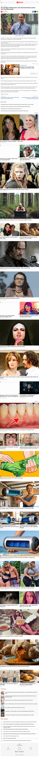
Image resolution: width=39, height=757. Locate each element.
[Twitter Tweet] (35, 12)
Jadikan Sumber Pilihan (19, 35)
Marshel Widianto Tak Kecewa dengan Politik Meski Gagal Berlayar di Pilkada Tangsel (10, 98)
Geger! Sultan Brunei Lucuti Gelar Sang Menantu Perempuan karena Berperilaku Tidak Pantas (20, 721)
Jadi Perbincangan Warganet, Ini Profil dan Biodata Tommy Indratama (15, 729)
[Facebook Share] (33, 12)
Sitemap (31, 749)
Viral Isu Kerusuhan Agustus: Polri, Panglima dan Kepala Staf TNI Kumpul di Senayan (18, 724)
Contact (31, 747)
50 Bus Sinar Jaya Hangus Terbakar (9, 738)
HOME (2, 6)
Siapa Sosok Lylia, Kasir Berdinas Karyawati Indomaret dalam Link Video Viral (17, 740)
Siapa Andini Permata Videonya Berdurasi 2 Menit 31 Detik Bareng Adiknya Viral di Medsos (19, 733)
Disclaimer (8, 749)
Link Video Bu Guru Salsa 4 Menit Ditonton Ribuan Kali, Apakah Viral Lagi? (16, 731)
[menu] (1, 2)
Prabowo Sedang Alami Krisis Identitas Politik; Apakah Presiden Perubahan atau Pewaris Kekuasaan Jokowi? (19, 727)
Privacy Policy (19, 749)
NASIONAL (5, 6)
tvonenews (6, 94)
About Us (19, 747)
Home (8, 747)
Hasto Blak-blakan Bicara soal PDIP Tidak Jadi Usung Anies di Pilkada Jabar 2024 (30, 98)
